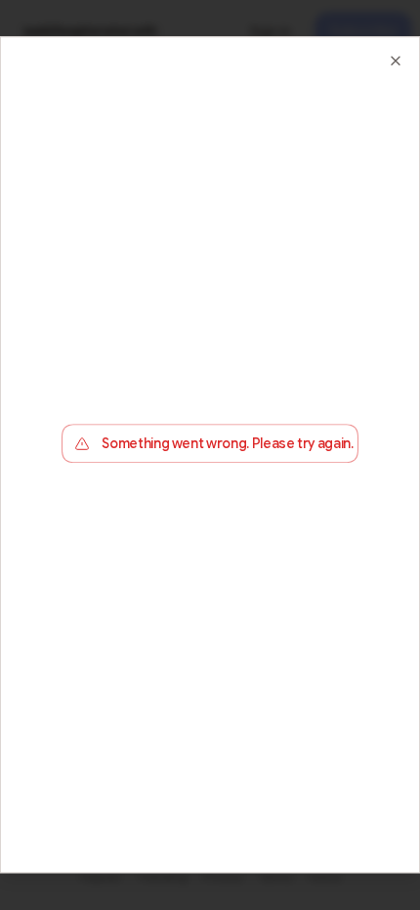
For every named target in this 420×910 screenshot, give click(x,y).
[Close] (395, 60)
